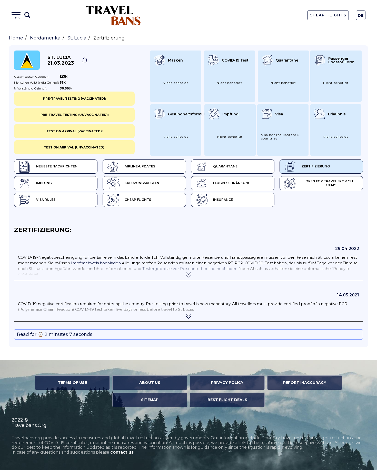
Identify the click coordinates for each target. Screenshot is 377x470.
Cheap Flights (328, 15)
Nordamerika (45, 38)
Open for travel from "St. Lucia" (329, 183)
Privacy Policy (227, 382)
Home (16, 38)
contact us (122, 452)
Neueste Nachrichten (56, 166)
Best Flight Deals (227, 399)
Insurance (223, 200)
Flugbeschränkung (232, 183)
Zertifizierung (316, 166)
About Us (149, 382)
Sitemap (149, 399)
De (361, 15)
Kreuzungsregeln (142, 183)
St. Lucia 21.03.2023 (60, 60)
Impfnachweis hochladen (96, 263)
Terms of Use (72, 382)
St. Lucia (76, 38)
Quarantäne (225, 166)
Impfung (44, 183)
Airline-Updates (140, 166)
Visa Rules (45, 200)
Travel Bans (113, 15)
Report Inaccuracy (304, 382)
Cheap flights (138, 200)
